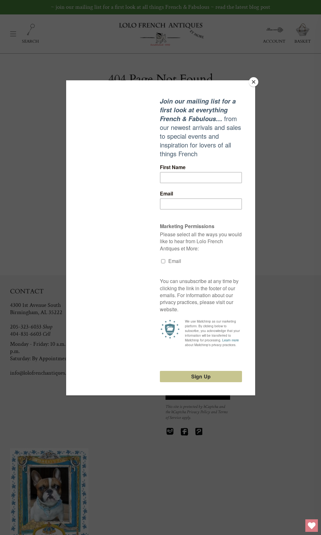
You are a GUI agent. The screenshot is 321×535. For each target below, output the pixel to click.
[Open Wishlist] (311, 525)
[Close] (253, 82)
